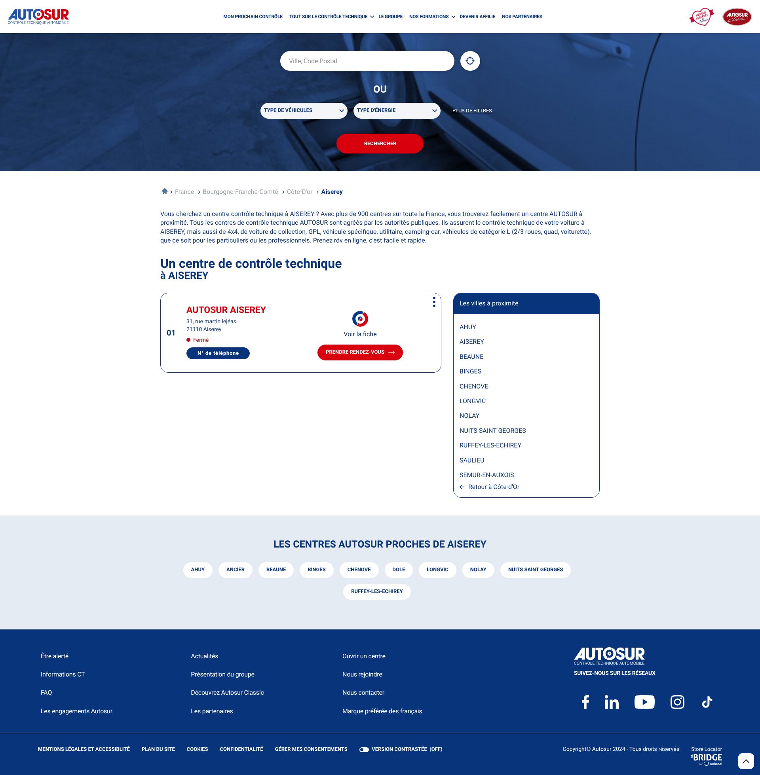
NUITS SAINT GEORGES (493, 430)
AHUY (468, 327)
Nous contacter (363, 692)
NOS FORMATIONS (428, 16)
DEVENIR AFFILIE (478, 16)
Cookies (197, 750)
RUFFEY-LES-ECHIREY (490, 445)
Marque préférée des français (382, 711)
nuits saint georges (535, 570)
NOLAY (469, 415)
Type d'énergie (376, 111)
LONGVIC (473, 401)
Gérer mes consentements (311, 749)
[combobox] (367, 61)
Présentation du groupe (223, 674)
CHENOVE (474, 386)
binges (316, 570)
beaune (276, 570)
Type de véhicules (288, 111)
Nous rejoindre (362, 674)
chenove (359, 570)
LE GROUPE (390, 16)
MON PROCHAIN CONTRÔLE (252, 16)
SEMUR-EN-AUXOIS (487, 475)
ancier (235, 570)
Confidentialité (241, 750)
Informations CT (63, 674)
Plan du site (158, 749)
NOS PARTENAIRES (522, 16)
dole (399, 570)
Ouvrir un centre (364, 656)
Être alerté (54, 656)
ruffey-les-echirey (377, 592)
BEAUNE (471, 356)
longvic (437, 570)
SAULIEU (472, 460)
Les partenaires (212, 711)
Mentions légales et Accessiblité (84, 750)
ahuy (198, 570)
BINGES (470, 371)
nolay (478, 570)
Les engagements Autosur (76, 711)
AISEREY (472, 341)
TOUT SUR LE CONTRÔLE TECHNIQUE (328, 16)
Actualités (204, 656)
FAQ (46, 692)
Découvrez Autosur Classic (227, 692)
